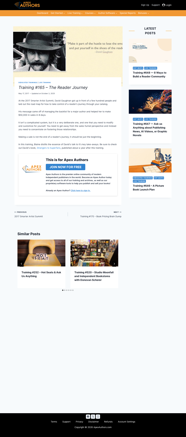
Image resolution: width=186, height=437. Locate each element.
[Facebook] (88, 416)
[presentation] (41, 253)
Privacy (79, 421)
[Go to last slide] (21, 264)
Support (156, 5)
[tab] (62, 290)
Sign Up (145, 5)
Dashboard (42, 13)
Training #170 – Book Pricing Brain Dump (100, 214)
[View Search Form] (152, 13)
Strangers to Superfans (48, 148)
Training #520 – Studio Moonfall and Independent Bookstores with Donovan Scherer (93, 276)
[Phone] (98, 416)
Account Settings (126, 421)
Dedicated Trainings (27, 82)
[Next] (114, 264)
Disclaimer (93, 421)
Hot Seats (138, 68)
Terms (54, 421)
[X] (93, 416)
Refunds (108, 421)
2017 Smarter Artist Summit (28, 214)
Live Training (45, 82)
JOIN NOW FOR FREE (65, 167)
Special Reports (128, 13)
